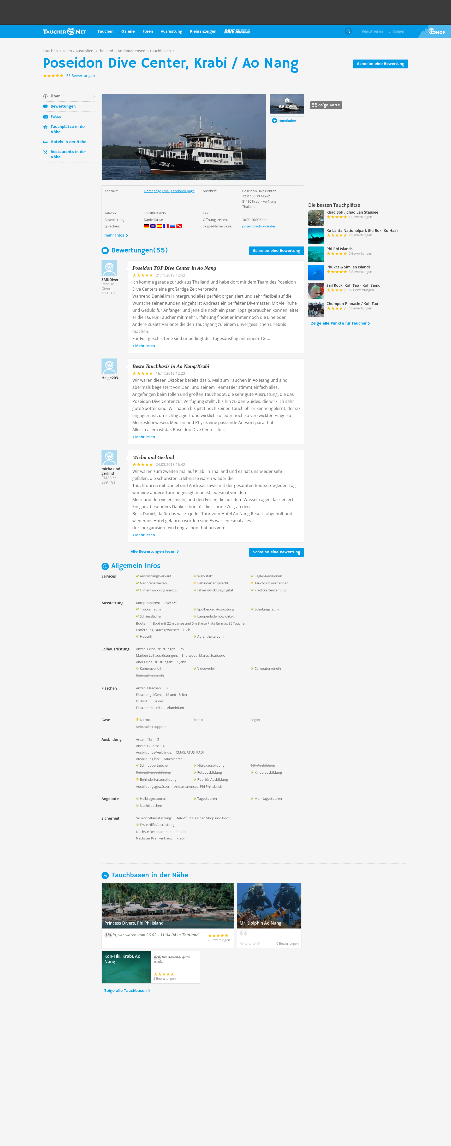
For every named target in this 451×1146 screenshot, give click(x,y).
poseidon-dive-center (258, 226)
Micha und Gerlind (153, 457)
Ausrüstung (171, 31)
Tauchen (106, 31)
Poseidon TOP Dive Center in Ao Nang (174, 268)
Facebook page (182, 191)
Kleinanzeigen (203, 31)
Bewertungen (63, 106)
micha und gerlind (111, 471)
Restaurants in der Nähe (68, 154)
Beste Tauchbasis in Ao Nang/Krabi (170, 366)
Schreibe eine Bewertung (380, 64)
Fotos (56, 116)
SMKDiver (110, 279)
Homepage (152, 191)
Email (166, 191)
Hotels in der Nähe (68, 142)
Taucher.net (64, 31)
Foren (148, 31)
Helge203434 (113, 377)
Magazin (237, 31)
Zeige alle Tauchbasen (125, 991)
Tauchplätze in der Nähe (68, 129)
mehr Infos (114, 235)
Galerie (128, 31)
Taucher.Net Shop (434, 31)
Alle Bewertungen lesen (153, 551)
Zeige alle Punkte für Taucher (338, 323)
